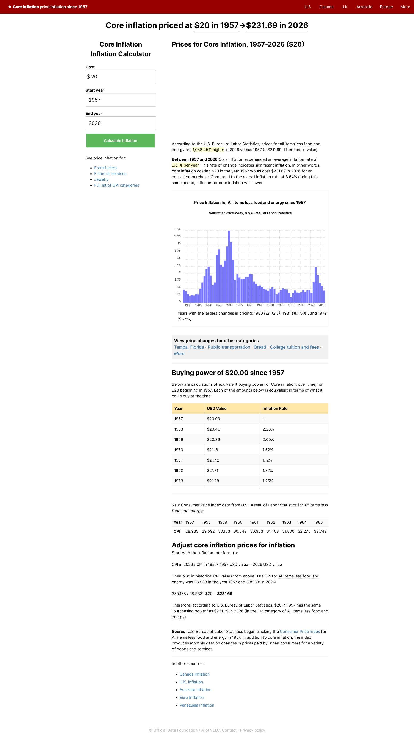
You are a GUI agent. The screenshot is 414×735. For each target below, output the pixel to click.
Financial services (110, 173)
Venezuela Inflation (197, 705)
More (405, 7)
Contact (229, 730)
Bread (260, 347)
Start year (95, 90)
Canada (327, 7)
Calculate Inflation (120, 141)
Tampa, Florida (189, 347)
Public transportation (229, 347)
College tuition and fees (294, 347)
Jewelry (101, 179)
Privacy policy (252, 730)
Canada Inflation (195, 674)
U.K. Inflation (191, 682)
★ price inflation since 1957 (48, 7)
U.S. (308, 7)
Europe (386, 7)
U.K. (345, 7)
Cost (90, 67)
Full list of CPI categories (116, 185)
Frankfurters (105, 167)
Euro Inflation (192, 697)
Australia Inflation (196, 689)
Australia (364, 7)
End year (94, 113)
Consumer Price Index (300, 631)
